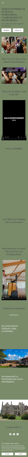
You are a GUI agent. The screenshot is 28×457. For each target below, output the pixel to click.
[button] (4, 3)
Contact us (18, 30)
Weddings (6, 30)
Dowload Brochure (14, 315)
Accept (20, 453)
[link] (10, 434)
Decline (7, 453)
